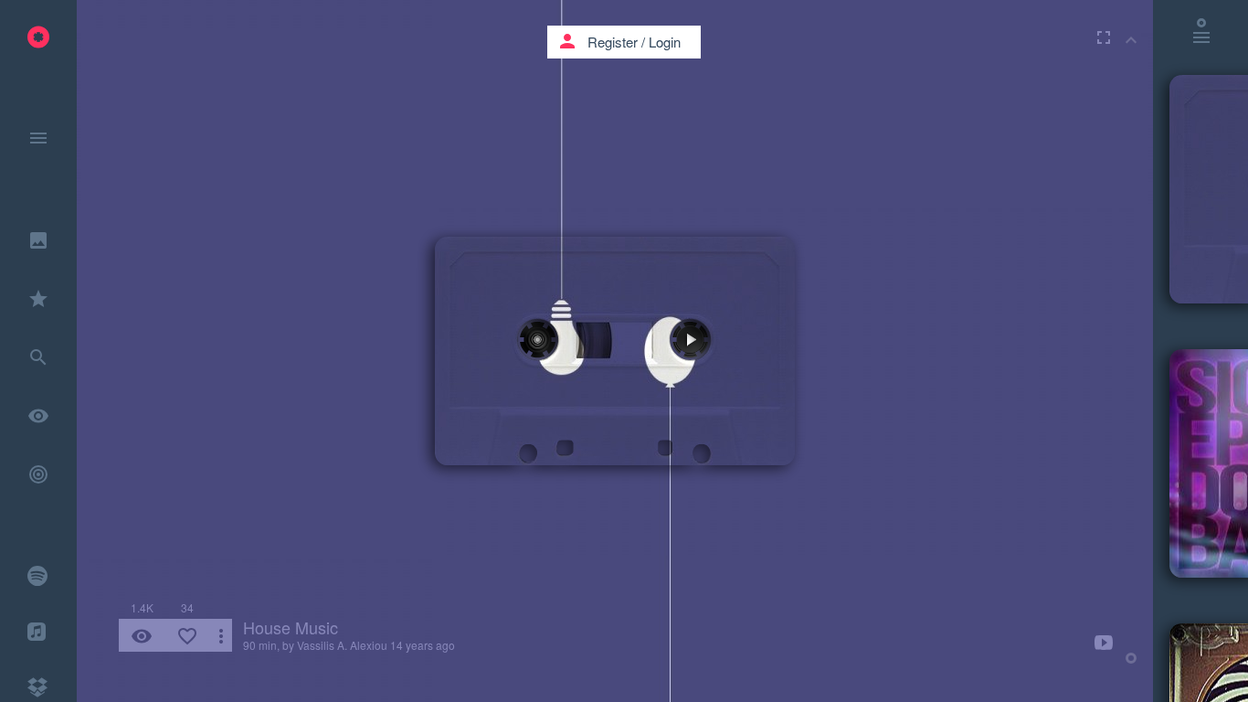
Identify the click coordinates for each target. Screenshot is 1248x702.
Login (665, 41)
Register (612, 41)
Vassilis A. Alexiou (342, 645)
